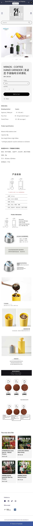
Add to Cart (16, 94)
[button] (2, 13)
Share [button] (7, 99)
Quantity (6, 86)
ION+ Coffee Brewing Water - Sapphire (16, 3)
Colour (5, 80)
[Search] (29, 22)
